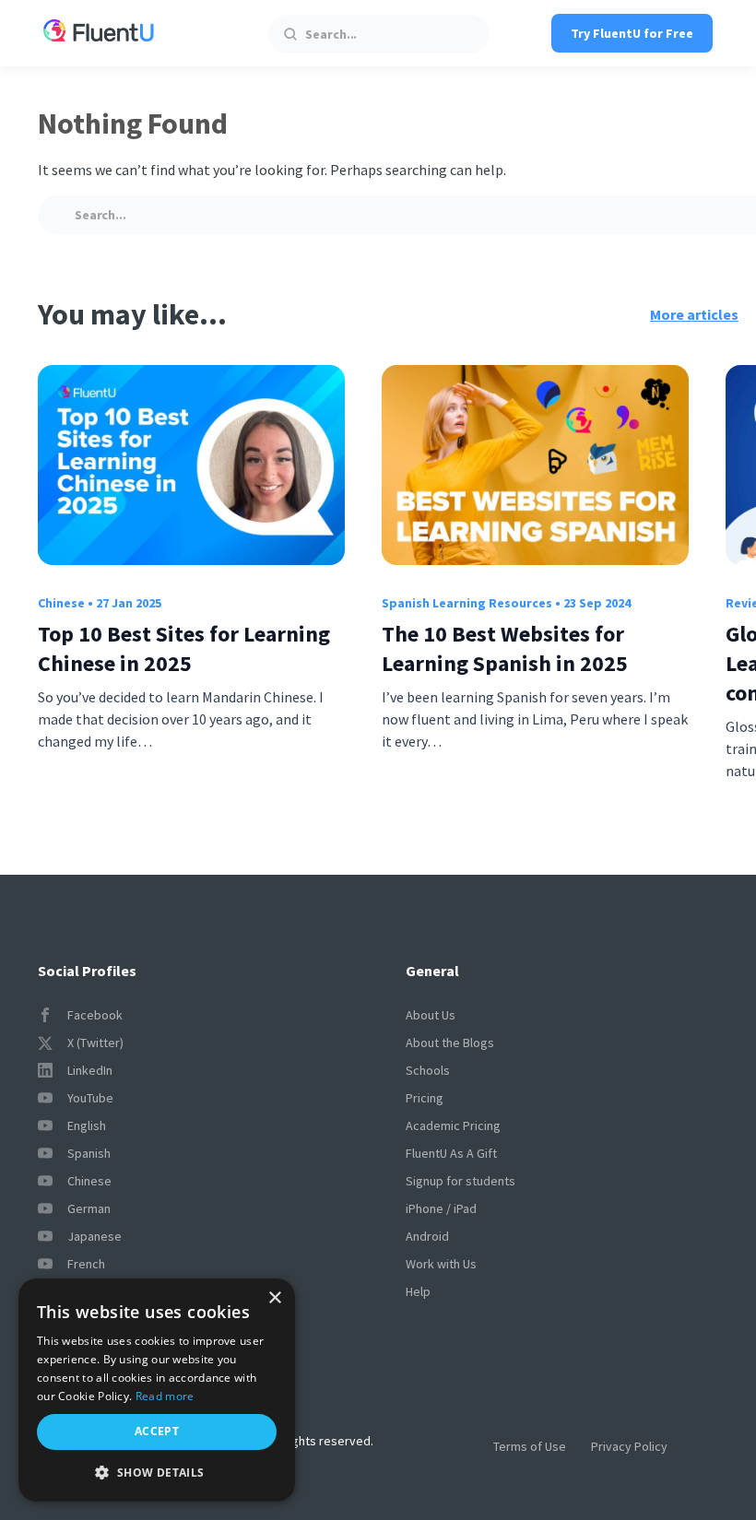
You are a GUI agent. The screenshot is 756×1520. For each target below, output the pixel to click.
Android (427, 1236)
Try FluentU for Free (632, 33)
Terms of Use (529, 1446)
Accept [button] (157, 1431)
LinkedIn (89, 1070)
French (86, 1263)
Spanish (89, 1153)
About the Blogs (450, 1042)
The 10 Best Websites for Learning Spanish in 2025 (505, 648)
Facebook (95, 1015)
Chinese (61, 603)
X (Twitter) (95, 1042)
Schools (428, 1070)
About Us (430, 1015)
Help (418, 1291)
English (86, 1125)
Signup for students (460, 1180)
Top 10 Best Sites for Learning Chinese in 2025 (184, 648)
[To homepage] (98, 33)
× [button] (274, 1298)
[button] (157, 1472)
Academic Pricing (453, 1125)
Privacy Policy (629, 1446)
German (89, 1208)
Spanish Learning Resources (467, 603)
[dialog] (156, 1390)
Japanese (94, 1236)
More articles (694, 314)
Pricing (424, 1098)
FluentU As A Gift (451, 1153)
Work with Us (441, 1263)
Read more (165, 1396)
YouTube (90, 1098)
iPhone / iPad (441, 1208)
